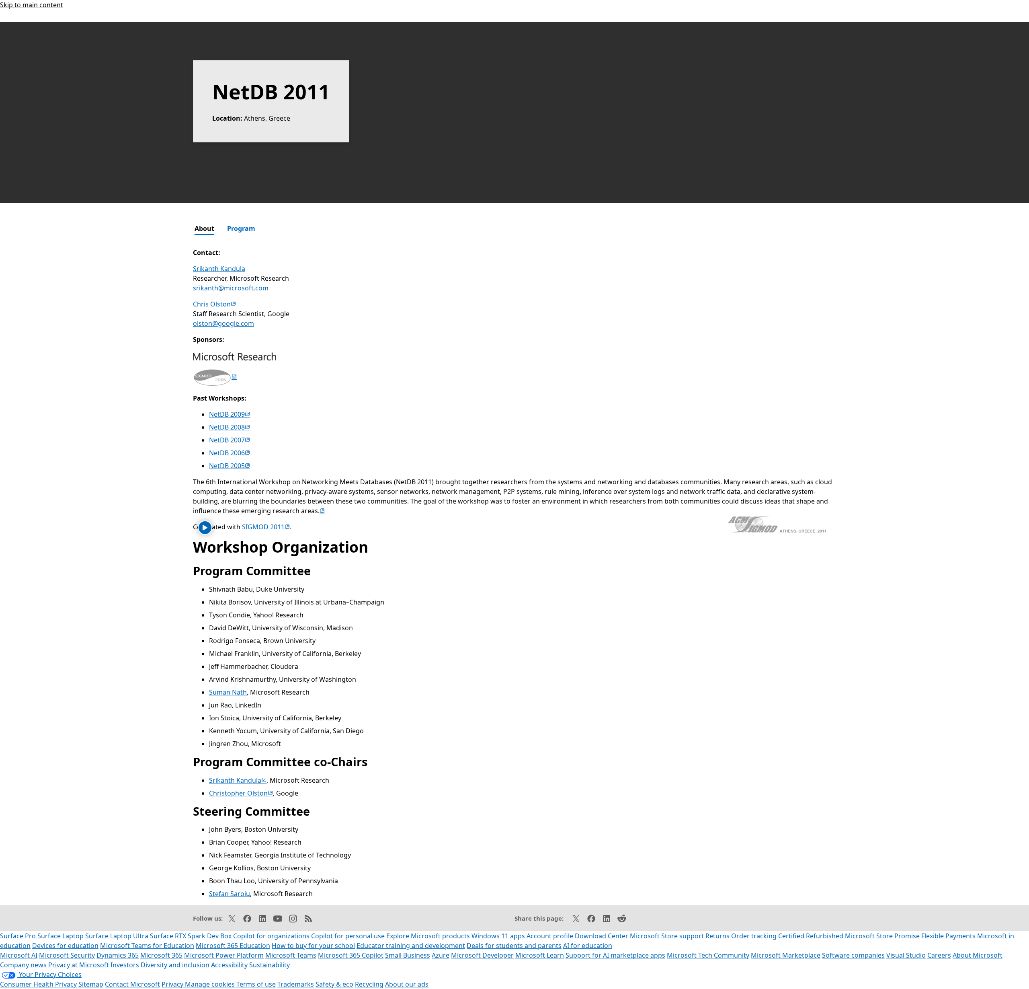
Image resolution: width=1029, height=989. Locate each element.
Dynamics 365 (117, 955)
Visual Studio (906, 955)
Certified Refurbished (810, 935)
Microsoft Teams (290, 955)
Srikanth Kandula (219, 268)
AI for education (587, 945)
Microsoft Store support (667, 935)
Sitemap (90, 984)
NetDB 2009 (229, 414)
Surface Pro (18, 935)
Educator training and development (411, 945)
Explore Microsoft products (428, 935)
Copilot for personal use (348, 935)
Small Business (407, 955)
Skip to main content (31, 4)
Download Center (601, 935)
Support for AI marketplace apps (615, 955)
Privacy (173, 984)
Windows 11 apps (498, 935)
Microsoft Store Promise (882, 935)
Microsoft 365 (161, 955)
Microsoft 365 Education (233, 945)
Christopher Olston (241, 793)
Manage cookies (210, 984)
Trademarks (295, 984)
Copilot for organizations (271, 935)
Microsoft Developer (482, 955)
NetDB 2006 (229, 452)
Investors (125, 964)
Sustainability (269, 964)
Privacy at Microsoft (78, 964)
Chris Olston (214, 304)
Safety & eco (334, 984)
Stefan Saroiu (229, 893)
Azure (440, 955)
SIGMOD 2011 (266, 526)
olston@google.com (223, 323)
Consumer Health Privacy (38, 984)
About (204, 228)
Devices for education (65, 945)
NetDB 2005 (229, 465)
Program (241, 228)
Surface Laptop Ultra (116, 935)
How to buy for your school (313, 945)
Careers (939, 955)
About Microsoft (977, 955)
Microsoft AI (18, 955)
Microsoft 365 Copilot (350, 955)
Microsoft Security (67, 955)
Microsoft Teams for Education (147, 945)
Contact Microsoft (132, 984)
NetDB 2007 (229, 440)
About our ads (406, 984)
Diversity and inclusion (175, 964)
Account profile (550, 935)
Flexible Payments (948, 935)
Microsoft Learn (539, 955)
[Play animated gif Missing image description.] (205, 527)
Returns (717, 935)
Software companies (853, 955)
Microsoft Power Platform (224, 955)
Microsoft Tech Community (708, 955)
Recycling (369, 984)
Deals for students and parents (514, 945)
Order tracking (754, 935)
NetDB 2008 (229, 427)
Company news (23, 964)
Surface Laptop (60, 935)
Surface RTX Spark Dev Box (191, 935)
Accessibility (229, 964)
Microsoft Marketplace (785, 955)
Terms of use (256, 984)
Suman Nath (228, 692)
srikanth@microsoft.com (231, 288)
